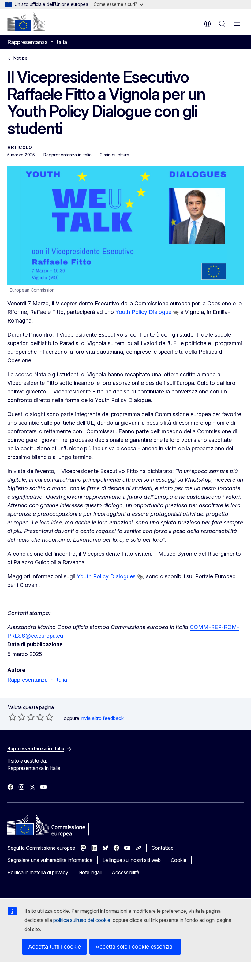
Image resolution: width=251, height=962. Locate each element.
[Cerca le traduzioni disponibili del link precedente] (176, 312)
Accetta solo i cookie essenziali (135, 946)
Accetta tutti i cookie (54, 946)
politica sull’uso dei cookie (81, 920)
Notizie (20, 58)
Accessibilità (125, 872)
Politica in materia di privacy (37, 872)
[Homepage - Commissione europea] (26, 21)
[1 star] (12, 717)
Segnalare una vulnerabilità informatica (49, 860)
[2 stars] (17, 717)
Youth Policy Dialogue (143, 312)
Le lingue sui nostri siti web (132, 860)
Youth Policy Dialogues (106, 576)
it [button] (207, 24)
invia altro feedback (102, 718)
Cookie (178, 860)
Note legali (90, 872)
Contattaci (163, 848)
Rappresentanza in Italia (37, 680)
